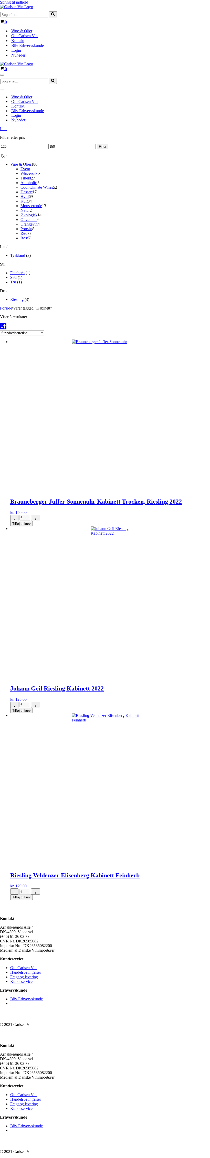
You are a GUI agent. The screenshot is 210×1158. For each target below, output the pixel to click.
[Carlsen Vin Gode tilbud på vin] (16, 7)
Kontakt (17, 40)
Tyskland (17, 255)
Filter (102, 146)
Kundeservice (21, 981)
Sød (13, 277)
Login (16, 50)
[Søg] (53, 14)
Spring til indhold (14, 2)
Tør (13, 282)
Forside (6, 308)
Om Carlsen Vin (24, 36)
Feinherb (17, 273)
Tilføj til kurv (21, 524)
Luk (3, 128)
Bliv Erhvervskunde (27, 45)
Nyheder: (18, 55)
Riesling (17, 299)
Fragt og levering (24, 977)
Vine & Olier (21, 31)
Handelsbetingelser (25, 972)
